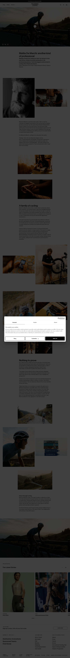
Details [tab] (35, 322)
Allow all (55, 338)
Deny (15, 338)
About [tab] (55, 322)
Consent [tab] (14, 322)
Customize (34, 338)
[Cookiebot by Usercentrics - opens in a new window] (59, 318)
